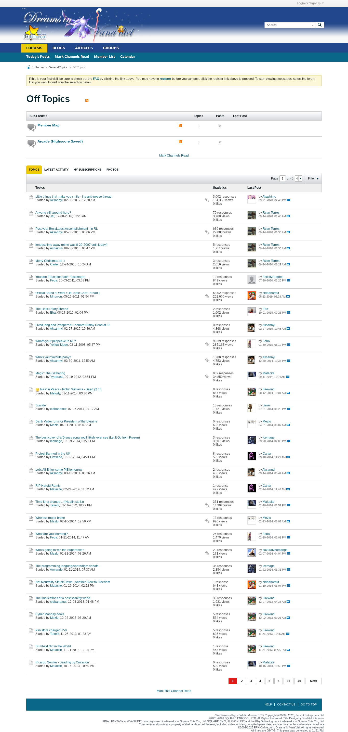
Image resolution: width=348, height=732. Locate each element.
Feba (53, 280)
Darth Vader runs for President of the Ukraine (66, 421)
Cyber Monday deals (49, 614)
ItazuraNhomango (275, 550)
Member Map (48, 125)
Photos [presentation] (112, 169)
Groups (111, 48)
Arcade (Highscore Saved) (60, 141)
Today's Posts (38, 57)
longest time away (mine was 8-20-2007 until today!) (71, 245)
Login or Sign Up (308, 3)
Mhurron (56, 296)
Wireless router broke (50, 518)
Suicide (40, 405)
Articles (84, 48)
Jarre (266, 405)
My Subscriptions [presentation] (87, 169)
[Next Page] (300, 178)
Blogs (58, 48)
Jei (52, 216)
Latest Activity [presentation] (56, 169)
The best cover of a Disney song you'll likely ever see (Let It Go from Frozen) (87, 437)
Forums (34, 48)
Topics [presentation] (34, 169)
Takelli (54, 505)
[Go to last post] (288, 200)
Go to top (309, 704)
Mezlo (54, 425)
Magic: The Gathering (50, 373)
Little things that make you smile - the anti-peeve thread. (73, 196)
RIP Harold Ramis (47, 485)
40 (299, 681)
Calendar (127, 57)
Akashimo (269, 196)
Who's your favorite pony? (53, 357)
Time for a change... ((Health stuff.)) (59, 502)
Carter (54, 264)
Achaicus (56, 248)
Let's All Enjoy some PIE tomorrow (58, 469)
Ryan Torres (271, 212)
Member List (104, 57)
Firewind (269, 389)
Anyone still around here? (53, 212)
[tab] (34, 169)
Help (268, 704)
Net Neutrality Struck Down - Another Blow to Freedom (72, 582)
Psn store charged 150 (51, 630)
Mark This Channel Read (174, 691)
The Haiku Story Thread (51, 309)
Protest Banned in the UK (52, 453)
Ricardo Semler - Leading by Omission (62, 662)
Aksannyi (56, 200)
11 (288, 681)
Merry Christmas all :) (50, 261)
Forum (39, 67)
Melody (55, 393)
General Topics (58, 67)
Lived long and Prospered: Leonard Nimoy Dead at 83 (72, 325)
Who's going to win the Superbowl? (59, 550)
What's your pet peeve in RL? (55, 341)
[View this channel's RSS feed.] (86, 98)
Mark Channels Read (72, 57)
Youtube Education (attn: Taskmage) (60, 277)
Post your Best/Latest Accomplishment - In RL (66, 228)
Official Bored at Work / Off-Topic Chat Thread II (67, 293)
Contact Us (286, 704)
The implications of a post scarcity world (62, 598)
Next (313, 681)
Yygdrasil (56, 377)
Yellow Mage (59, 344)
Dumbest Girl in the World (53, 646)
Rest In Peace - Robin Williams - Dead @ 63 (70, 389)
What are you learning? (51, 534)
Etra (53, 312)
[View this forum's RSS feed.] (180, 126)
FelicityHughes (273, 277)
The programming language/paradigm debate (67, 566)
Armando (56, 569)
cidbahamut (271, 293)
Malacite (268, 373)
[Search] (319, 25)
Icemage (56, 441)
